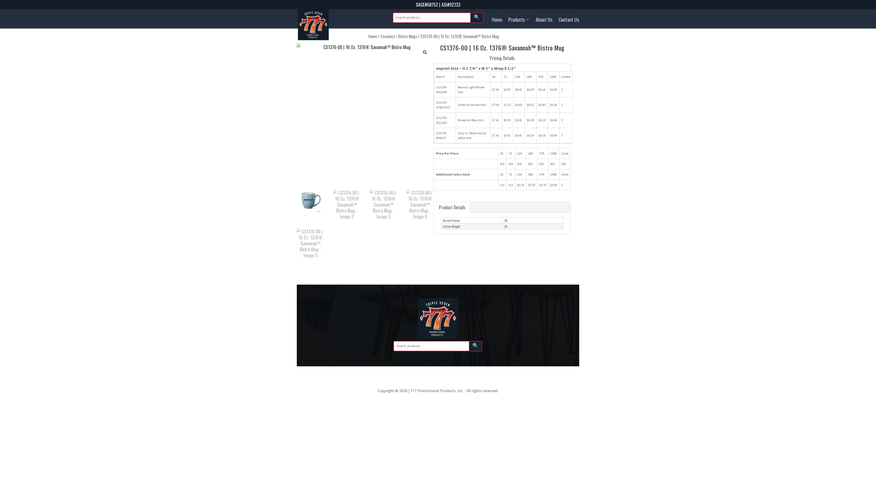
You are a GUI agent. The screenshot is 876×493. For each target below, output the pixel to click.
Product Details (452, 207)
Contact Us (569, 19)
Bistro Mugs (407, 36)
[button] (425, 52)
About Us (544, 19)
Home (497, 19)
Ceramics (388, 36)
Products (516, 19)
